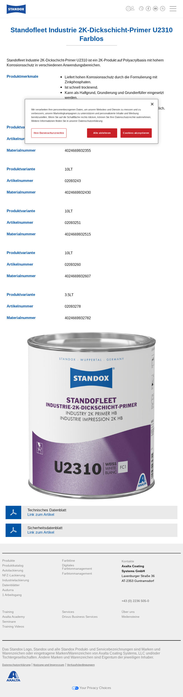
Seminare (9, 621)
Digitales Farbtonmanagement (77, 567)
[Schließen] (152, 104)
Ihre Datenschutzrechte (49, 132)
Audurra (8, 590)
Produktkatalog (12, 565)
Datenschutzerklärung (16, 665)
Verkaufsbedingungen (81, 665)
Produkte (8, 560)
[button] (128, 8)
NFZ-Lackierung (13, 575)
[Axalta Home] (16, 12)
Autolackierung (12, 570)
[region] (91, 121)
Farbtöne (68, 560)
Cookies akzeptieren (136, 132)
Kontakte (128, 561)
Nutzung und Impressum (48, 665)
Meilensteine (130, 616)
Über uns (128, 612)
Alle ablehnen (102, 132)
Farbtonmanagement (77, 573)
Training (8, 612)
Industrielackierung (15, 580)
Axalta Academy (13, 616)
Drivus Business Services (80, 616)
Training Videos (13, 626)
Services (68, 612)
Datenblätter (11, 585)
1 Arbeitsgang (12, 595)
